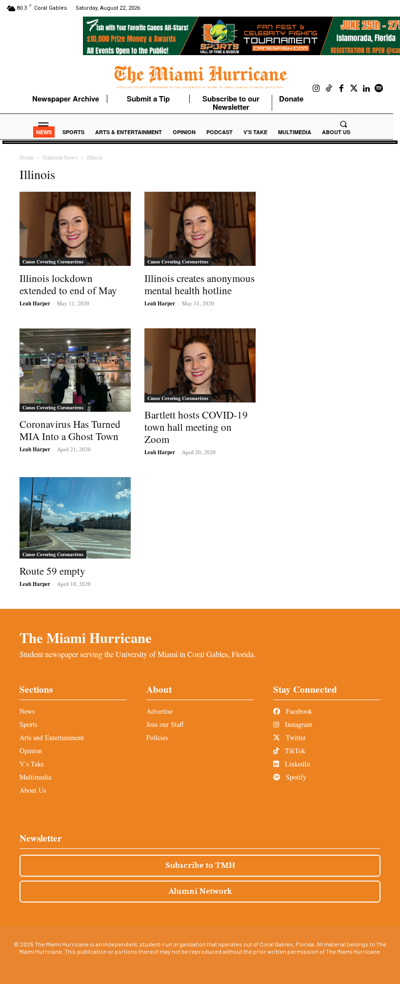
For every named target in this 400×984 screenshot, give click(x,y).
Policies (157, 737)
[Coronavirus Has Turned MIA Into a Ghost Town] (75, 370)
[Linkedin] (366, 88)
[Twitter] (354, 88)
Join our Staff (164, 724)
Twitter (295, 737)
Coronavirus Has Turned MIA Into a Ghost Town (70, 430)
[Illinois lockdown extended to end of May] (75, 229)
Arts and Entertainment (52, 737)
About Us (33, 790)
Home (27, 157)
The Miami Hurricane (86, 637)
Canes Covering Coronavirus (52, 261)
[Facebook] (341, 88)
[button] (343, 124)
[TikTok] (329, 88)
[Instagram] (316, 88)
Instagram (297, 724)
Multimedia (35, 777)
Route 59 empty (52, 571)
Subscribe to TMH (200, 865)
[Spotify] (379, 88)
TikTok (294, 750)
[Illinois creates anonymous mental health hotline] (200, 229)
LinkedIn (296, 763)
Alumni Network (200, 891)
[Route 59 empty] (75, 518)
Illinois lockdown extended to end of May (68, 284)
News (27, 711)
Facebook (298, 711)
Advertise (159, 711)
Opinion (31, 750)
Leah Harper (35, 303)
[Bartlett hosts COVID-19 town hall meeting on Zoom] (200, 365)
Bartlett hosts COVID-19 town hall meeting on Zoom (196, 427)
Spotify (295, 777)
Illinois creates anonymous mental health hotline (199, 284)
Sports (28, 724)
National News (60, 157)
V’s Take (32, 763)
